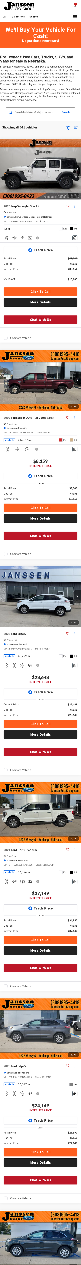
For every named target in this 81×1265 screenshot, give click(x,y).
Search (66, 112)
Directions (18, 16)
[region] (41, 493)
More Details (40, 302)
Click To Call (40, 291)
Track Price (43, 250)
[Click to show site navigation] (75, 17)
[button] (5, 16)
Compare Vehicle (20, 338)
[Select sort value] (75, 127)
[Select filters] (68, 127)
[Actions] (74, 206)
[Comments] (74, 237)
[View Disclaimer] (38, 238)
